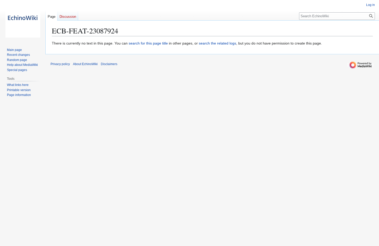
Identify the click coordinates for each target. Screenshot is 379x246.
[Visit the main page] (22, 20)
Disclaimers (109, 64)
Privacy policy (60, 64)
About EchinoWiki (85, 64)
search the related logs (217, 43)
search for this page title (148, 43)
